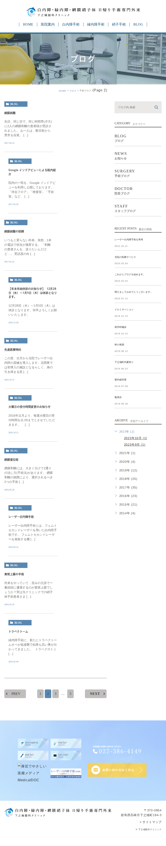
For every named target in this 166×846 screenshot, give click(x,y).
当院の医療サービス (125, 257)
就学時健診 (120, 327)
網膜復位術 (11, 459)
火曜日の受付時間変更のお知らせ (29, 407)
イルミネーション (124, 309)
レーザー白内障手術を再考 (129, 239)
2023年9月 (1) (134, 444)
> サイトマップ (151, 822)
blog (14, 104)
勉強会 (118, 397)
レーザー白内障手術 (21, 517)
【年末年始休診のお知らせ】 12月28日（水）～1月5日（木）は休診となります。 (32, 292)
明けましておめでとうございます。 (134, 292)
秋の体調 (119, 344)
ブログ (73, 91)
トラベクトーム (18, 631)
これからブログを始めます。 (130, 274)
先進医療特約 (12, 349)
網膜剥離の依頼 (14, 231)
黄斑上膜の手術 (14, 574)
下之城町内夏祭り (124, 362)
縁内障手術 (95, 24)
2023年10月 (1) (135, 438)
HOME (28, 24)
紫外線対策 (120, 379)
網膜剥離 (10, 113)
